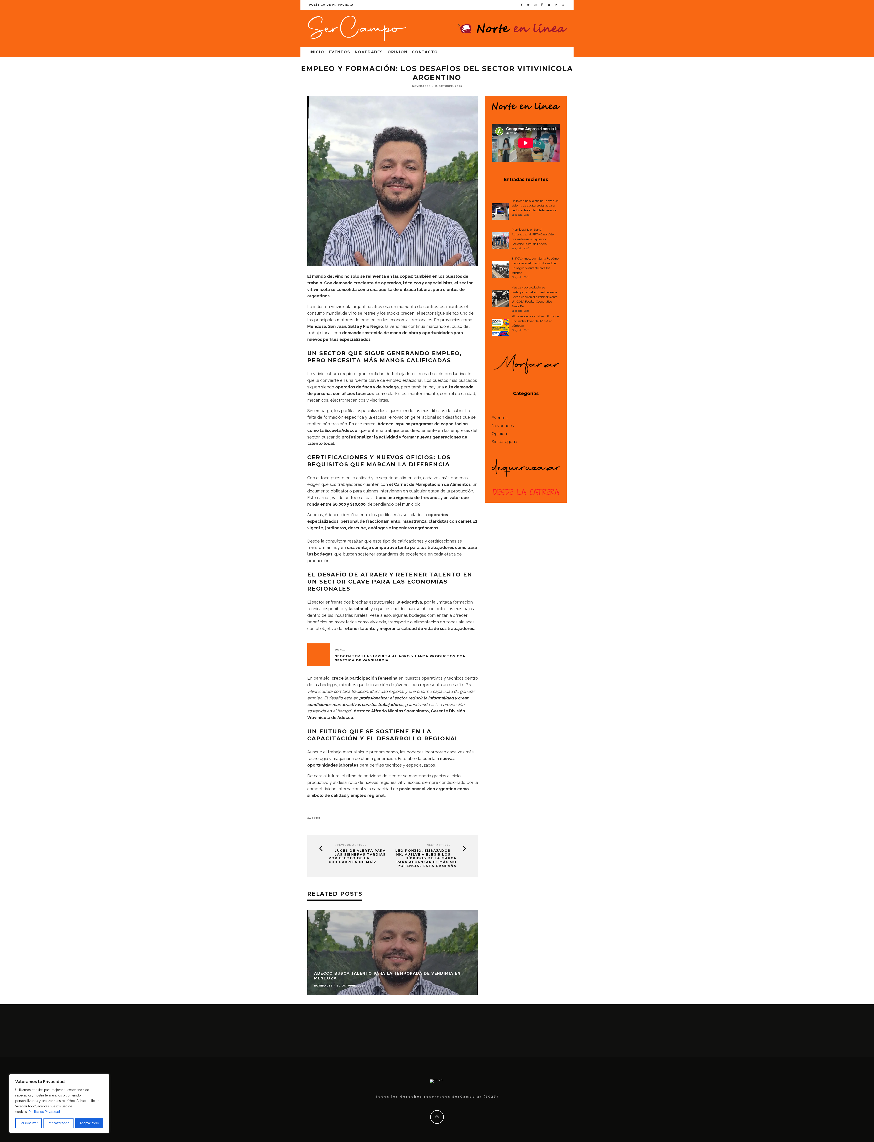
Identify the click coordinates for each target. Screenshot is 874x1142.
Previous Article (350, 845)
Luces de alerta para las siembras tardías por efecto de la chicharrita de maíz (357, 856)
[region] (59, 1103)
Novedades (369, 52)
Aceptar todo (89, 1123)
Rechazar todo (58, 1123)
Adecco (314, 818)
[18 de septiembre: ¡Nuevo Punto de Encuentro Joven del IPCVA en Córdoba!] (500, 328)
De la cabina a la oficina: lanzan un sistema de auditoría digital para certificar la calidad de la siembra (535, 205)
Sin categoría (504, 441)
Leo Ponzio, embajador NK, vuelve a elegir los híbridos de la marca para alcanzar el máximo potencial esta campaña (426, 858)
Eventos (339, 52)
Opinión (397, 52)
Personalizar (29, 1123)
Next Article (439, 845)
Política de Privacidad (44, 1112)
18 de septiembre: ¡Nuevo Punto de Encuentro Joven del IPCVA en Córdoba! (535, 321)
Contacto (425, 52)
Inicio (317, 52)
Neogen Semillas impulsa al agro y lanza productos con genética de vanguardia (400, 658)
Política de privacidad (331, 4)
